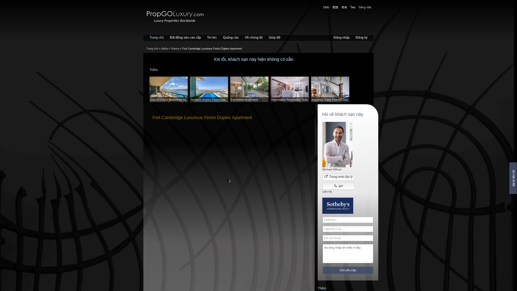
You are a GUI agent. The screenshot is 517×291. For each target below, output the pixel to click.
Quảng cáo (231, 37)
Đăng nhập (342, 37)
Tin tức (212, 37)
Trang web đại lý (340, 176)
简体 (344, 7)
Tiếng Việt (364, 7)
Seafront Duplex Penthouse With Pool (210, 99)
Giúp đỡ (275, 37)
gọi (340, 186)
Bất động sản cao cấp (185, 37)
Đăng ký (362, 37)
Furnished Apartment (244, 99)
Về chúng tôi (254, 37)
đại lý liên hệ (513, 178)
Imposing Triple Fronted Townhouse (331, 99)
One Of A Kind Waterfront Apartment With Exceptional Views (170, 99)
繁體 (335, 7)
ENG (326, 7)
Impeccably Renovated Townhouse (291, 99)
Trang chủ (156, 37)
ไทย (352, 7)
